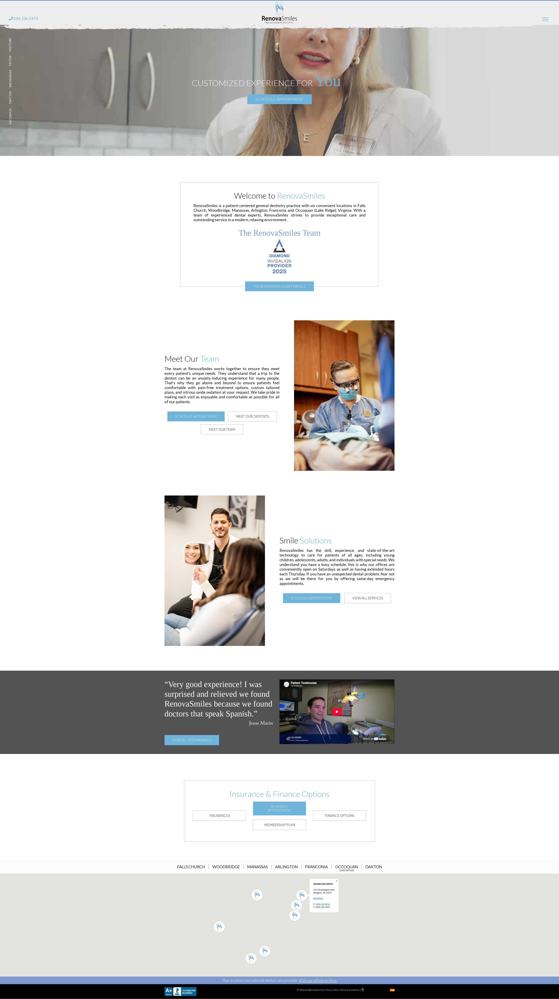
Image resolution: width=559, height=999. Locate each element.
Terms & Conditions (349, 989)
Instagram (10, 79)
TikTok (10, 60)
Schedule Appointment (279, 99)
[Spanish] (392, 990)
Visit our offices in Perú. (318, 980)
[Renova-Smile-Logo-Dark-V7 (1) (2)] (279, 4)
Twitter (10, 97)
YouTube (10, 45)
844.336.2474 (25, 18)
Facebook (10, 116)
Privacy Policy (332, 989)
